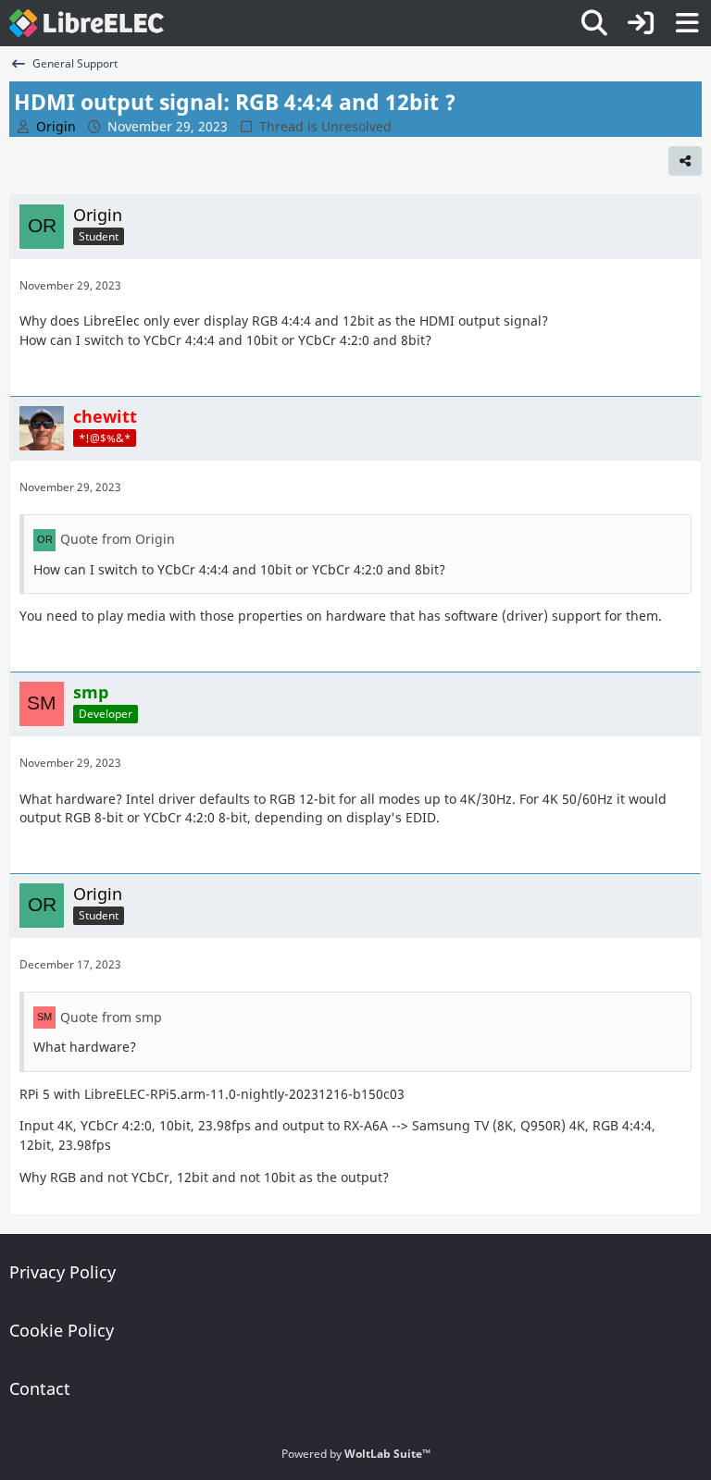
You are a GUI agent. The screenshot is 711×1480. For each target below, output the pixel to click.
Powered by (355, 1454)
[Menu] (686, 23)
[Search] (594, 23)
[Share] (685, 161)
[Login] (640, 23)
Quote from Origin (117, 539)
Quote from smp (111, 1017)
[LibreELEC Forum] (87, 23)
